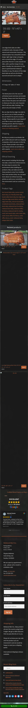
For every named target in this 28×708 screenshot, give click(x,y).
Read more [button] (6, 526)
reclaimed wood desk (8, 204)
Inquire (6, 36)
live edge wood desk (11, 199)
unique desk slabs (7, 220)
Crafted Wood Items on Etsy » (17, 492)
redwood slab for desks (15, 211)
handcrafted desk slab (9, 197)
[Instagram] (10, 696)
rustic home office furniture (10, 216)
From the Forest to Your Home (13, 680)
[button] (24, 13)
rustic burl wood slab (8, 213)
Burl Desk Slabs (11, 7)
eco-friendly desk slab (15, 195)
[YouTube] (21, 696)
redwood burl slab (7, 208)
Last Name (7, 595)
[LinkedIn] (12, 696)
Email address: (8, 603)
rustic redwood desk (16, 218)
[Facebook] (7, 696)
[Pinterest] (15, 696)
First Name (7, 588)
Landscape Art (9, 672)
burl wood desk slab (8, 192)
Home (4, 7)
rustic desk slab (20, 213)
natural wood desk (17, 202)
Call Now (14, 706)
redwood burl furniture (15, 206)
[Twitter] (18, 696)
